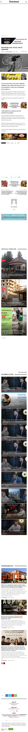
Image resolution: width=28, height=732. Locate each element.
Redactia (5, 597)
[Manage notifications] (2, 730)
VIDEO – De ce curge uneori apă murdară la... (14, 436)
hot (15, 142)
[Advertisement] (14, 19)
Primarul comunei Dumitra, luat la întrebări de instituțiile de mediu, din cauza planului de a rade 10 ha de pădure (7, 193)
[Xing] (14, 209)
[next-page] (4, 338)
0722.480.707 (14, 704)
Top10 (3, 260)
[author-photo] (2, 597)
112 (7, 35)
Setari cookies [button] (4, 729)
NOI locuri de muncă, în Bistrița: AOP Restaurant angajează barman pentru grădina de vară (12, 617)
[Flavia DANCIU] (2, 52)
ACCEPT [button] (10, 729)
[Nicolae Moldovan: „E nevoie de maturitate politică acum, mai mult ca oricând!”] (14, 479)
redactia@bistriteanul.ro (14, 703)
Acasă (2, 35)
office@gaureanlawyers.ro (14, 717)
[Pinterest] (12, 695)
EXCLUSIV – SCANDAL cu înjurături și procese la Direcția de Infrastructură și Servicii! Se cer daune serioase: (14, 275)
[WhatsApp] (15, 695)
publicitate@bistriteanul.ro (14, 708)
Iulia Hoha (4, 390)
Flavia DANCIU (9, 51)
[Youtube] (17, 711)
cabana (12, 142)
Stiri (5, 35)
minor (18, 142)
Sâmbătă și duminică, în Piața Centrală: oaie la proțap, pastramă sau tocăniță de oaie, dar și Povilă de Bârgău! (21, 193)
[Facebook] (6, 695)
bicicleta (8, 142)
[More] (19, 177)
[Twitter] (9, 695)
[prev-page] (2, 338)
